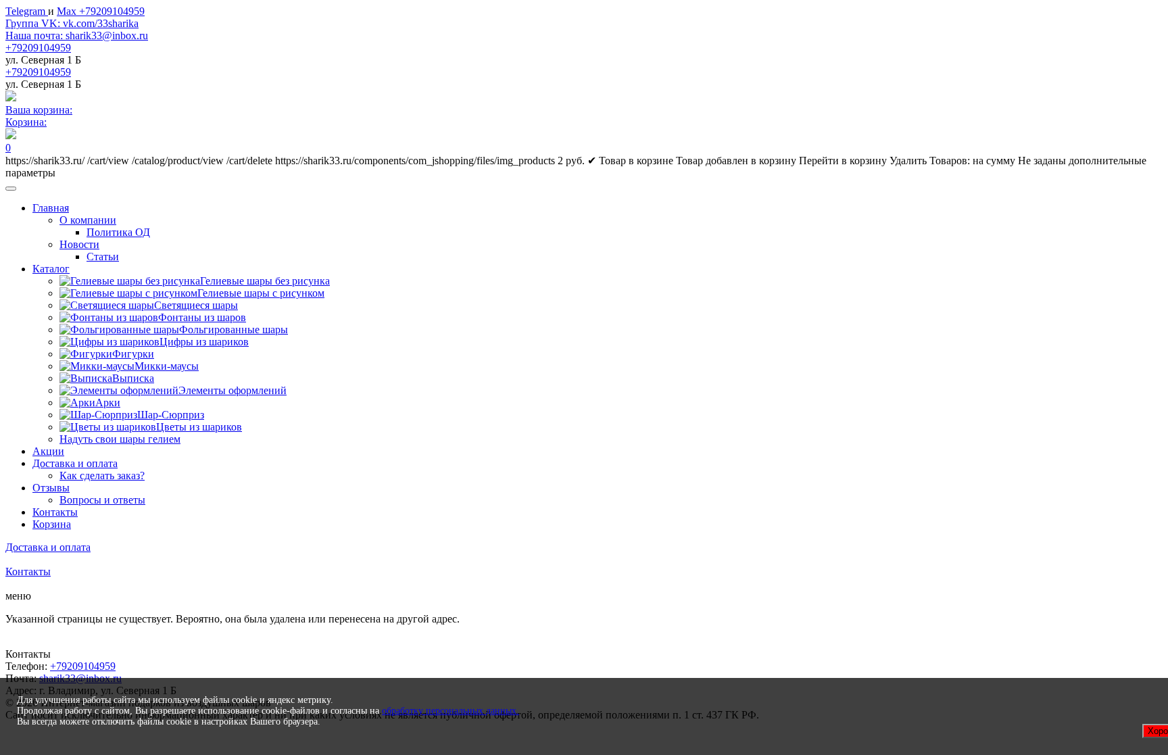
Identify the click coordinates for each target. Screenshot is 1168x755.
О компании (87, 220)
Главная (50, 208)
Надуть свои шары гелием (119, 439)
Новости (79, 244)
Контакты (55, 512)
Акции (48, 451)
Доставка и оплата (75, 463)
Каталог (51, 268)
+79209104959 (38, 47)
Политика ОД (118, 232)
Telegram (26, 11)
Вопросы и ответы (102, 500)
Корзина (51, 524)
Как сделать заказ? (102, 475)
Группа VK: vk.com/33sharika (72, 23)
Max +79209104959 (101, 11)
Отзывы (51, 487)
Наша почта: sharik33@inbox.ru (76, 35)
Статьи (103, 256)
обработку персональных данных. (450, 711)
